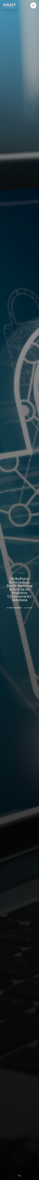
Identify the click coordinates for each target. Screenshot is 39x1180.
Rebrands (22, 573)
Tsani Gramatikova (15, 608)
